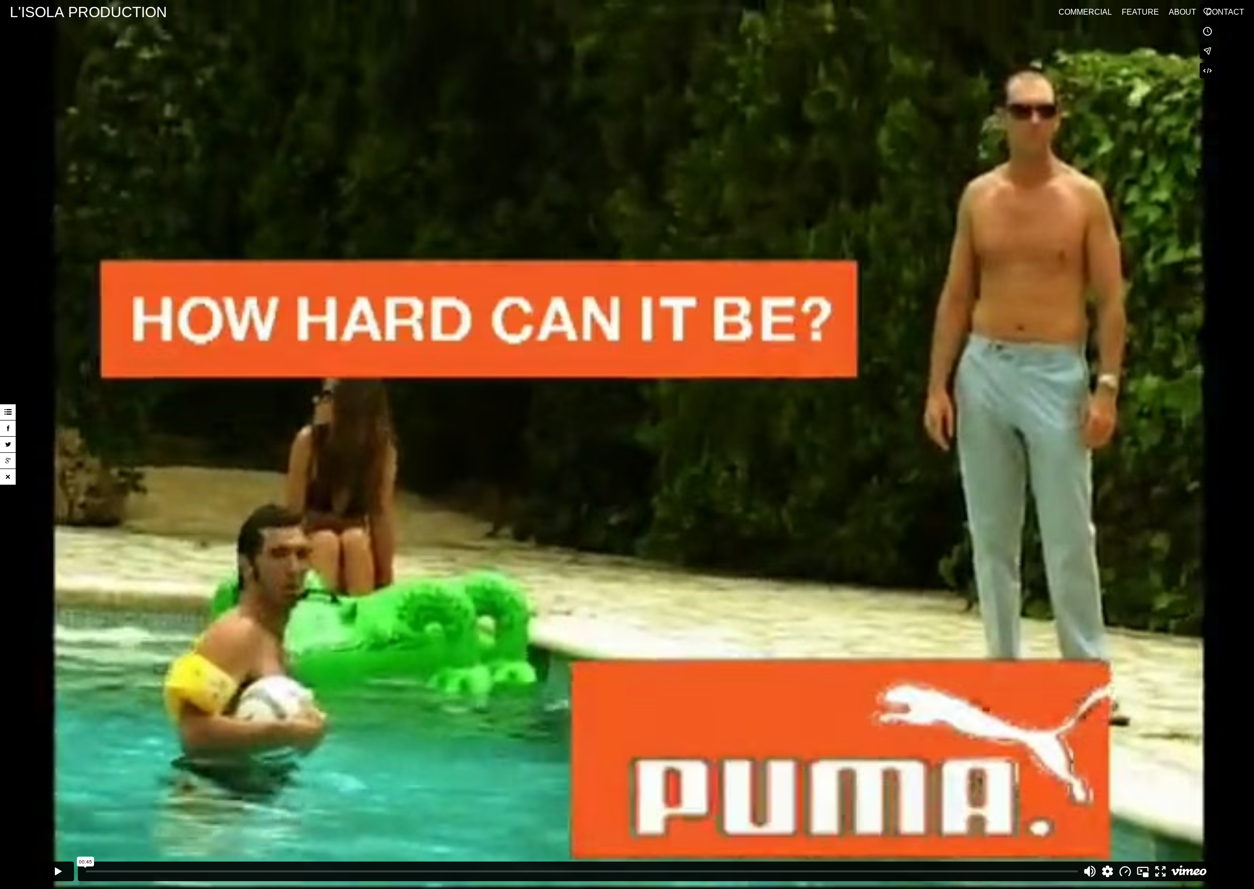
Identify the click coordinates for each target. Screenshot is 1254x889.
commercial (1085, 12)
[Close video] (8, 477)
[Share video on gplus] (8, 461)
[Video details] (8, 412)
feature (1140, 12)
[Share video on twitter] (8, 444)
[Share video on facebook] (8, 428)
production (88, 12)
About (1182, 12)
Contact (1225, 12)
